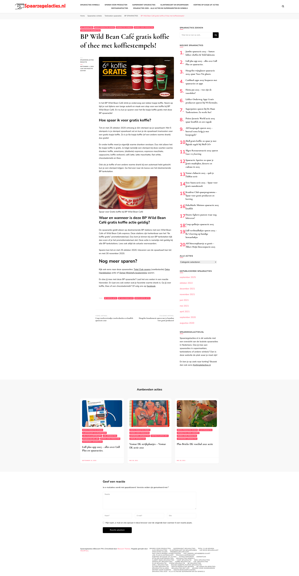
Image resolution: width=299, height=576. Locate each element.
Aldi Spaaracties (159, 550)
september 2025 (188, 277)
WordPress (84, 551)
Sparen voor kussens (161, 570)
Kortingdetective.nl (202, 365)
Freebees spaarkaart (179, 552)
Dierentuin (201, 557)
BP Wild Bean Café (126, 298)
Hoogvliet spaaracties (162, 562)
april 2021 (185, 311)
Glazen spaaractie (160, 566)
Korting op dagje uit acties (206, 5)
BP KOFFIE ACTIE (111, 298)
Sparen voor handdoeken (203, 568)
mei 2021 (184, 305)
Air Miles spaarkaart (209, 550)
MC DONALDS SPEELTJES (206, 566)
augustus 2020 (187, 323)
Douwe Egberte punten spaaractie (186, 565)
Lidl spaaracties (109, 436)
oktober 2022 (186, 283)
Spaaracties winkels (90, 5)
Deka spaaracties (202, 560)
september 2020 (188, 317)
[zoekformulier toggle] (283, 6)
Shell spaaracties (160, 565)
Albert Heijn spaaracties (163, 560)
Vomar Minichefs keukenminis (133, 272)
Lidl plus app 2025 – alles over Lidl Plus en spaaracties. (101, 448)
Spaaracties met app (91, 439)
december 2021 (187, 288)
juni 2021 (184, 300)
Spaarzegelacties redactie (87, 61)
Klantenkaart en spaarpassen (174, 5)
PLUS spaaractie (205, 430)
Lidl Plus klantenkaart (92, 436)
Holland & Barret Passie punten (166, 553)
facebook (151, 286)
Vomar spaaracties (137, 439)
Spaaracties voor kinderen (188, 433)
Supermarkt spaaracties (143, 5)
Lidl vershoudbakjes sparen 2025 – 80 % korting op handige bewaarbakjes (201, 234)
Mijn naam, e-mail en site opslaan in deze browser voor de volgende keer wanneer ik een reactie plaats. (148, 522)
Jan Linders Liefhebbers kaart (196, 553)
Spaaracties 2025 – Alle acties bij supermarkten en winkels (160, 8)
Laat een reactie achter (87, 70)
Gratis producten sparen (104, 27)
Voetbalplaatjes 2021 (159, 436)
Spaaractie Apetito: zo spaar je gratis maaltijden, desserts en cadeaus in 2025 (199, 163)
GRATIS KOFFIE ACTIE (142, 298)
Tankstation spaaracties (90, 30)
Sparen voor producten (116, 5)
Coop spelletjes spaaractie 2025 (200, 224)
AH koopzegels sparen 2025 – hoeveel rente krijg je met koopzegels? (199, 131)
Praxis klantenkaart (185, 555)
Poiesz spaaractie (177, 563)
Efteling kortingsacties (163, 558)
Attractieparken (186, 557)
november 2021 (187, 294)
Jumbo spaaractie (183, 562)
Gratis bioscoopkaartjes (184, 570)
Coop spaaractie (184, 560)
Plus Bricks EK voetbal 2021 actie (195, 444)
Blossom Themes (124, 549)
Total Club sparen (142, 269)
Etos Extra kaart (159, 552)
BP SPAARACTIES (87, 27)
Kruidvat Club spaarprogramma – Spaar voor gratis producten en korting (201, 195)
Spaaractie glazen (160, 568)
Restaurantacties (119, 8)
